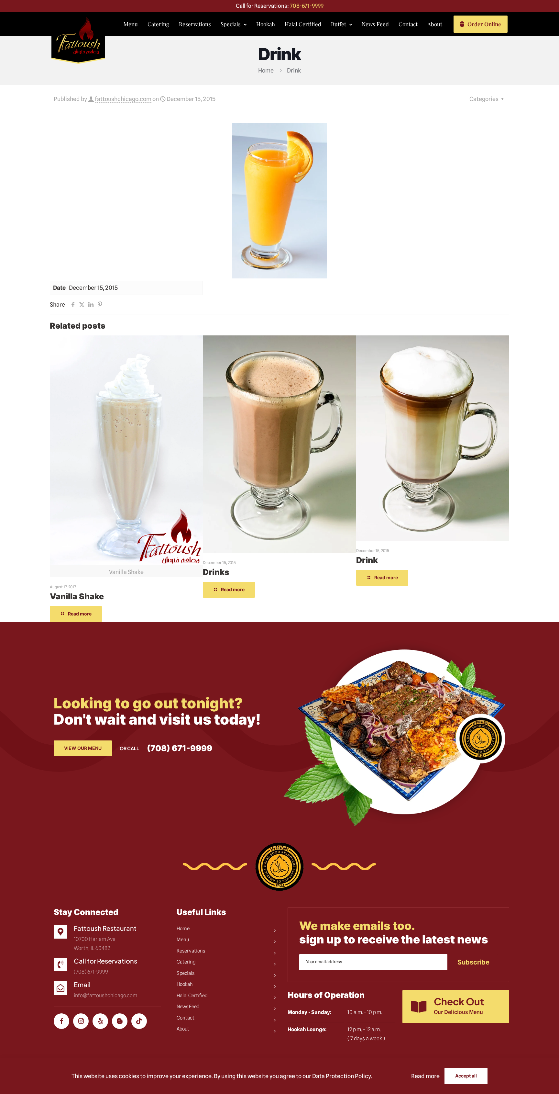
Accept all (466, 1075)
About (183, 1029)
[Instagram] (81, 1021)
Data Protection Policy (341, 1076)
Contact (185, 1018)
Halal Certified (192, 995)
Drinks (216, 572)
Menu (183, 939)
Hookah (185, 984)
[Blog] (119, 1021)
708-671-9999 (306, 6)
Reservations (191, 951)
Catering (186, 962)
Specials (185, 973)
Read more (425, 1076)
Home (266, 70)
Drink (367, 560)
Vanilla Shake (77, 596)
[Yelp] (100, 1021)
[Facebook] (61, 1021)
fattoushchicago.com (123, 99)
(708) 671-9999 (179, 748)
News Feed (188, 1006)
